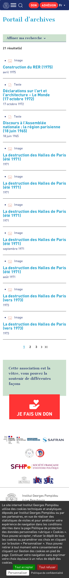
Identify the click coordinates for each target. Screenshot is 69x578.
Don (34, 5)
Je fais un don (34, 414)
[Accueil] (7, 5)
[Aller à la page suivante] (41, 347)
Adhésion (49, 5)
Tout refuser (47, 567)
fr (61, 5)
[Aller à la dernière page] (46, 347)
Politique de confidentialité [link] (47, 572)
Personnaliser (17, 573)
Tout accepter (24, 567)
